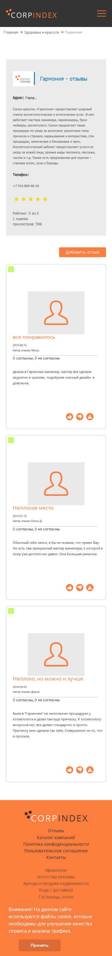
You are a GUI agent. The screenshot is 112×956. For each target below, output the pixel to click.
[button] (73, 931)
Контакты (56, 857)
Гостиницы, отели (56, 897)
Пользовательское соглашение (56, 850)
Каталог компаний (56, 837)
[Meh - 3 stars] (30, 199)
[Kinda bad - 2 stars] (23, 199)
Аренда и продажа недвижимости (56, 883)
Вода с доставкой (56, 890)
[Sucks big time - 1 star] (16, 199)
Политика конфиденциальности (56, 844)
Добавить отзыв (82, 252)
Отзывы (56, 830)
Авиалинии (56, 870)
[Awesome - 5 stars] (45, 199)
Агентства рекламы (56, 877)
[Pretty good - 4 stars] (38, 199)
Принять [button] (40, 945)
